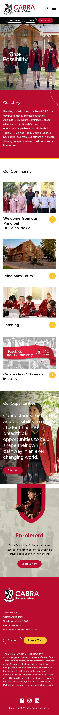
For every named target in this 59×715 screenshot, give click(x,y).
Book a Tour (45, 20)
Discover (13, 470)
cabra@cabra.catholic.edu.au (20, 629)
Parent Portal (14, 20)
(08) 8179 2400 (12, 625)
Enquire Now (29, 563)
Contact (30, 20)
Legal (11, 708)
